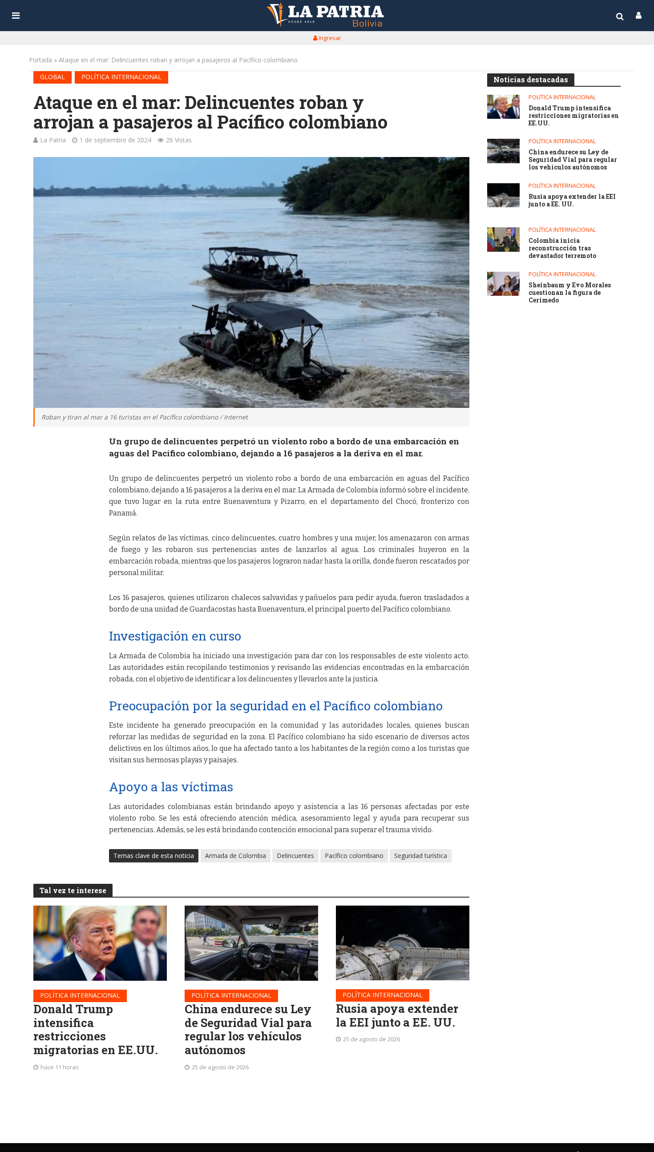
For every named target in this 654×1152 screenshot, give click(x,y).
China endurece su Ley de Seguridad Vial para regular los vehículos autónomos (248, 1029)
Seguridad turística (420, 855)
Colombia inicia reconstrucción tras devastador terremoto (562, 248)
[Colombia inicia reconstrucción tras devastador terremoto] (503, 239)
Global (52, 77)
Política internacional (121, 77)
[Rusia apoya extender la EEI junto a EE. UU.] (402, 943)
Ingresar (329, 38)
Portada (40, 60)
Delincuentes (295, 855)
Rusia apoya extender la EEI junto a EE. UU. (397, 1015)
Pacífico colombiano (354, 855)
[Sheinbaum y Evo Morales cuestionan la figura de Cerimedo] (503, 284)
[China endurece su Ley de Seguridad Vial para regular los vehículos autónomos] (251, 943)
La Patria (53, 140)
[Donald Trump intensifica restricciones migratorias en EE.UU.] (100, 943)
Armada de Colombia (235, 855)
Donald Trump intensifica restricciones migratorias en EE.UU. (95, 1029)
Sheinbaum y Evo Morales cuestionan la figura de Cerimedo (570, 293)
